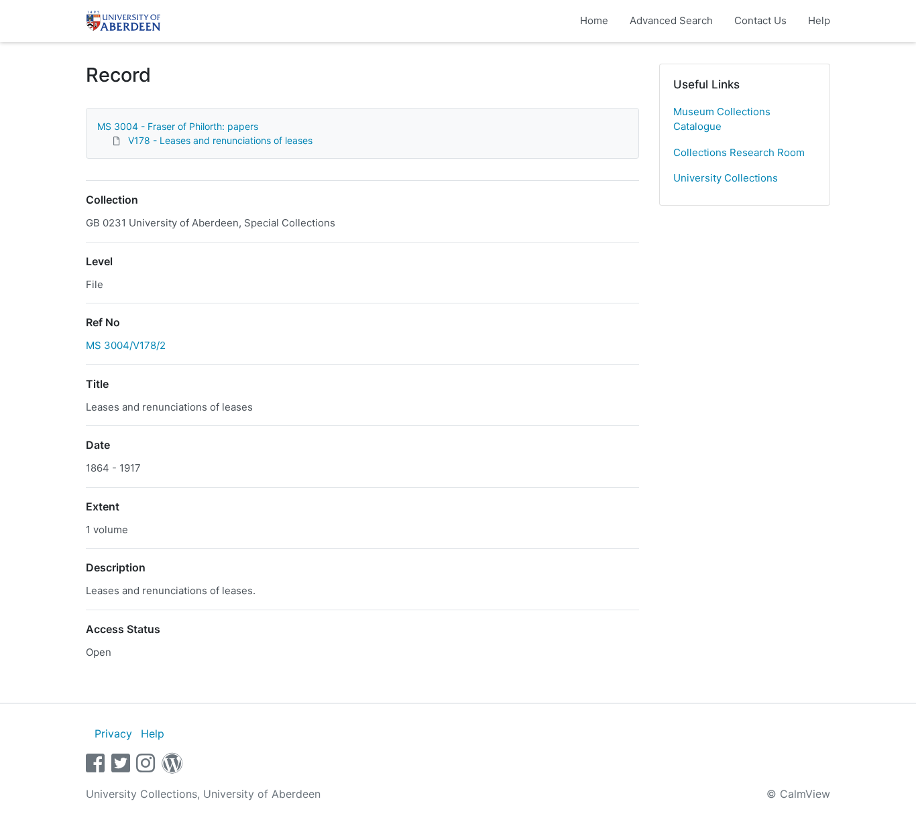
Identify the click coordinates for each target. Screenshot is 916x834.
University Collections (725, 177)
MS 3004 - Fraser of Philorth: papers (177, 126)
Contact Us (760, 20)
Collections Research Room (739, 152)
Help (819, 20)
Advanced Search (671, 20)
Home (594, 20)
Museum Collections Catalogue (721, 119)
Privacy (113, 733)
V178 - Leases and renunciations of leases (220, 140)
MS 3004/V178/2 (126, 345)
